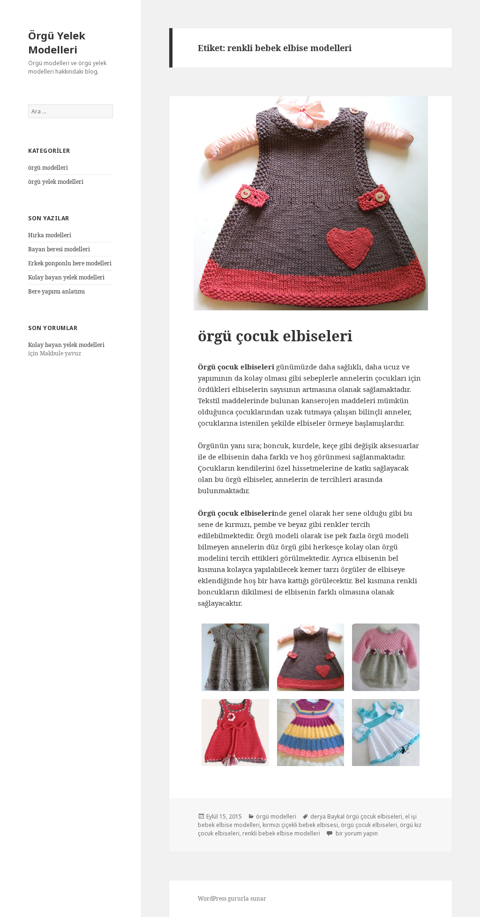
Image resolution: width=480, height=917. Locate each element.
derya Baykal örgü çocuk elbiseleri (356, 816)
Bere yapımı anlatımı (56, 291)
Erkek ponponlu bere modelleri (70, 263)
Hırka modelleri (49, 235)
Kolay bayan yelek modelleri (66, 277)
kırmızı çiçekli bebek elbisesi (300, 825)
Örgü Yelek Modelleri (56, 42)
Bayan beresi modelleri (59, 249)
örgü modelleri (48, 168)
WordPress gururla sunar (232, 898)
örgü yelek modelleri (55, 182)
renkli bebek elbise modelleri (281, 833)
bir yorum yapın (356, 833)
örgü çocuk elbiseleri (275, 336)
